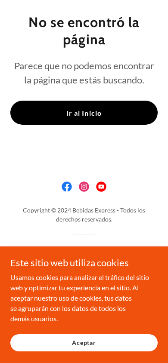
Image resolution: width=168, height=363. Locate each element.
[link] (66, 186)
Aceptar (84, 342)
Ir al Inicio (83, 113)
